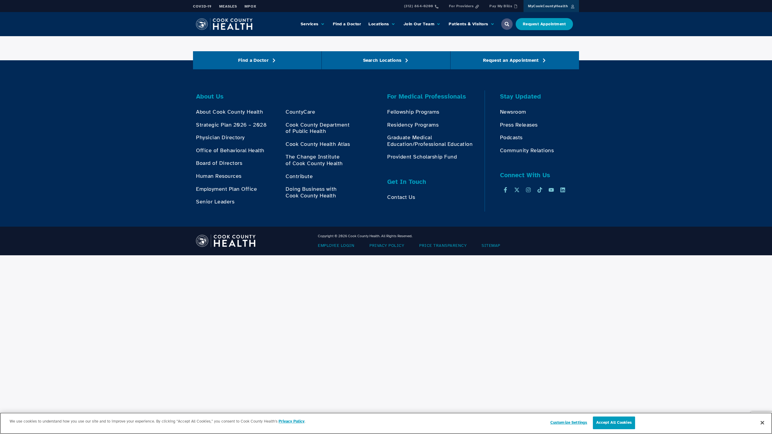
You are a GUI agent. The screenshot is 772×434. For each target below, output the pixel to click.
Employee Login (336, 245)
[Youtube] (551, 189)
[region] (386, 423)
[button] (313, 24)
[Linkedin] (562, 189)
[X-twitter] (516, 189)
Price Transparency (443, 245)
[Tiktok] (539, 189)
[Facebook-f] (505, 189)
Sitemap (491, 245)
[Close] (762, 422)
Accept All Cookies (614, 422)
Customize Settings (568, 422)
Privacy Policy (386, 245)
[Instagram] (528, 189)
